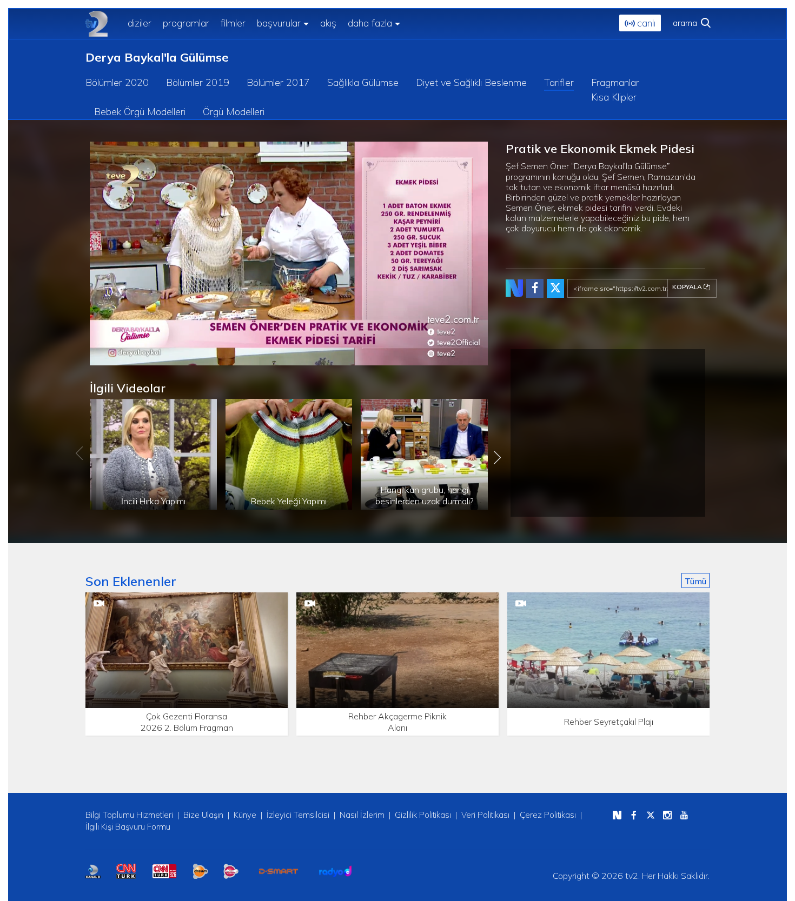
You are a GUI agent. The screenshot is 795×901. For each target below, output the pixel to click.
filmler (233, 23)
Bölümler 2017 (278, 82)
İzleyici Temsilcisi (298, 815)
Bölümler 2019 (197, 82)
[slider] (311, 357)
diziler (139, 23)
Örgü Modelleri (233, 111)
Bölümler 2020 (117, 82)
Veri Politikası (485, 815)
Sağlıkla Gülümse (363, 82)
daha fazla (370, 23)
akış (328, 23)
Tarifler (559, 82)
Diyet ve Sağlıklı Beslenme (471, 82)
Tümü (695, 581)
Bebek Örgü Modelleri (140, 111)
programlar (186, 23)
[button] (122, 357)
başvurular (279, 23)
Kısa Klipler (614, 97)
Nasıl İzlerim (362, 815)
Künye (245, 815)
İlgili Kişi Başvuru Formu (127, 827)
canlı (644, 23)
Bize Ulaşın (203, 815)
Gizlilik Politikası (423, 815)
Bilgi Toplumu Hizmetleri (129, 815)
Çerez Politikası (548, 815)
